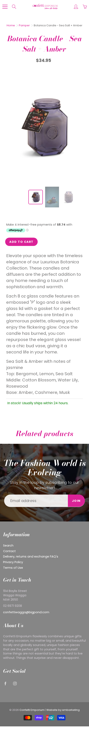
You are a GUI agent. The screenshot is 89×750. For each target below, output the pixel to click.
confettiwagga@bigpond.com (26, 612)
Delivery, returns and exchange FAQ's (30, 556)
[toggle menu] (4, 7)
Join (76, 501)
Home (11, 25)
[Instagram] (14, 683)
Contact (9, 551)
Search (8, 545)
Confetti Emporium (31, 710)
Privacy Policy (13, 562)
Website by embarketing (63, 710)
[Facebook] (5, 683)
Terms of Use (13, 568)
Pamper (24, 25)
